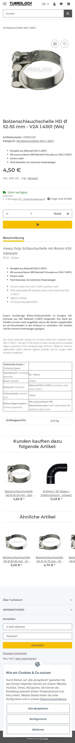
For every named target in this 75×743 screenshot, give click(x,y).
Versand (33, 178)
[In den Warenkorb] (37, 225)
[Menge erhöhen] (68, 214)
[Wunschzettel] (61, 4)
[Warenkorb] (68, 4)
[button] (54, 4)
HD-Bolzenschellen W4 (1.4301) (35, 141)
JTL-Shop (43, 738)
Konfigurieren (38, 718)
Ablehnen (38, 729)
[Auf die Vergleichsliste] (55, 44)
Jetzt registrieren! (26, 658)
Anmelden (37, 645)
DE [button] (44, 4)
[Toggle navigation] (5, 2)
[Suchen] (68, 13)
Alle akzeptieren (38, 708)
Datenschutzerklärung (53, 699)
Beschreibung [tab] (13, 238)
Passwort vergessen (15, 653)
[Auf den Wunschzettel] (64, 44)
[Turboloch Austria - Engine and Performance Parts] (20, 4)
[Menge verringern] (7, 214)
